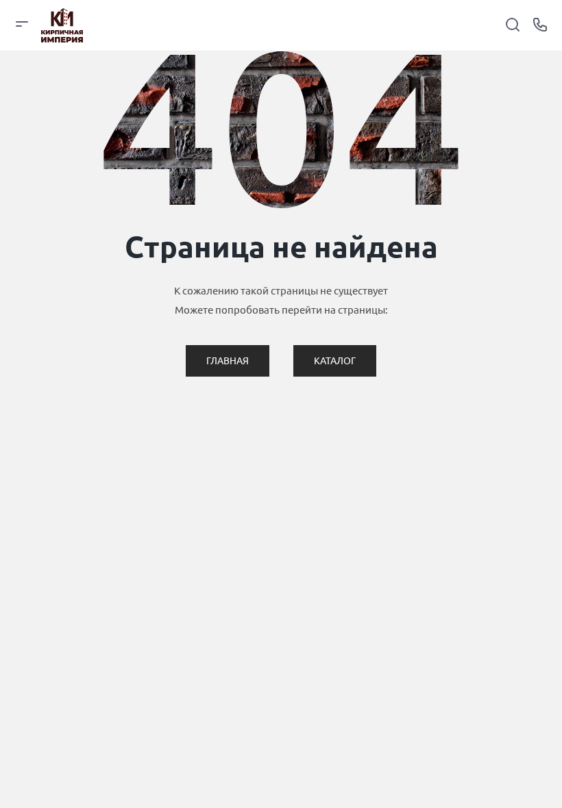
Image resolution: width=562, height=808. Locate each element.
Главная (227, 360)
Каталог (335, 360)
